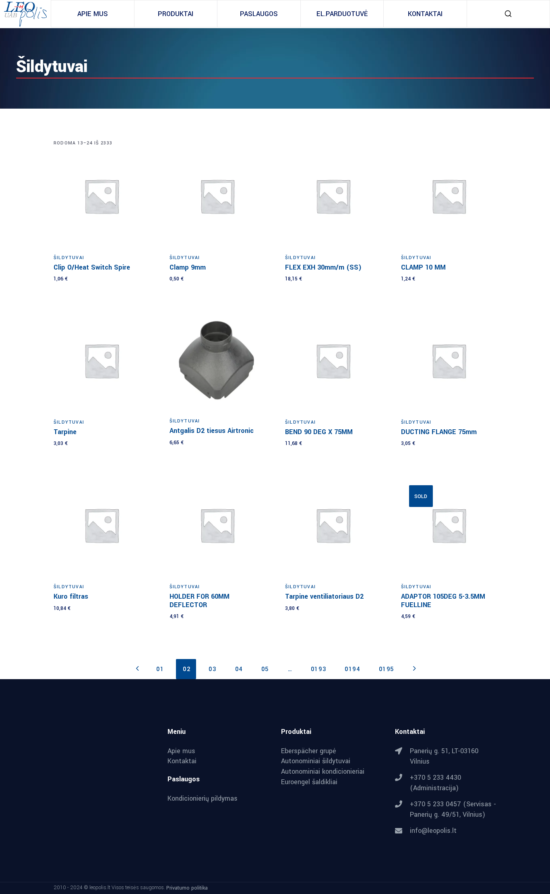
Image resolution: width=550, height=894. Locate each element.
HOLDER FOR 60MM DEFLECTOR (200, 601)
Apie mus (181, 751)
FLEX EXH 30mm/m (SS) (323, 267)
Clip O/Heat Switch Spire (92, 267)
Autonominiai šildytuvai (315, 761)
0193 (318, 669)
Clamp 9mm (188, 267)
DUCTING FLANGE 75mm (439, 432)
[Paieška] (508, 13)
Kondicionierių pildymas (202, 799)
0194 (352, 669)
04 (239, 669)
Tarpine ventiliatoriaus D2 (324, 596)
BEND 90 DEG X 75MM (319, 432)
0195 (386, 669)
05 (265, 669)
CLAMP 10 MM (423, 267)
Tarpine (65, 432)
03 (212, 669)
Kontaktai (181, 761)
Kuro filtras (71, 596)
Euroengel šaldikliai (309, 782)
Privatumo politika (187, 888)
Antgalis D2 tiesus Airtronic (212, 430)
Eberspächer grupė (308, 751)
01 (160, 669)
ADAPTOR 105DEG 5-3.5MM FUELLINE (443, 601)
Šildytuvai (69, 258)
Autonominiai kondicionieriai (322, 772)
